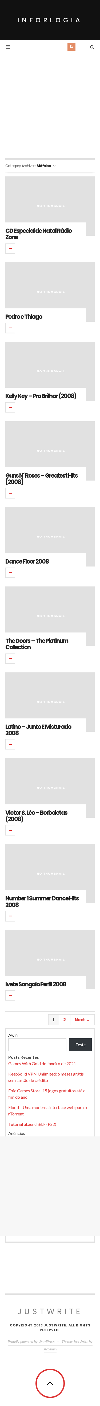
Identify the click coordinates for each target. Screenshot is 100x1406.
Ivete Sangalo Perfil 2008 (35, 984)
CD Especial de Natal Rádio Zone (38, 234)
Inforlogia (50, 20)
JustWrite (50, 1311)
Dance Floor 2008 (27, 561)
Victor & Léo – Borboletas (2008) (36, 816)
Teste (80, 1044)
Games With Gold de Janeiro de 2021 (42, 1063)
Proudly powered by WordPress (31, 1341)
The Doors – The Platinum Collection (36, 644)
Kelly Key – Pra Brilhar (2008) (40, 396)
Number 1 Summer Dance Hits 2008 (42, 901)
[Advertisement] (50, 106)
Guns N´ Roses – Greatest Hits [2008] (41, 479)
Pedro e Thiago (23, 317)
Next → (82, 1020)
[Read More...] (10, 248)
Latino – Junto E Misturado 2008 (38, 730)
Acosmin (50, 1349)
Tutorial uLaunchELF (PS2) (32, 1124)
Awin (13, 1034)
